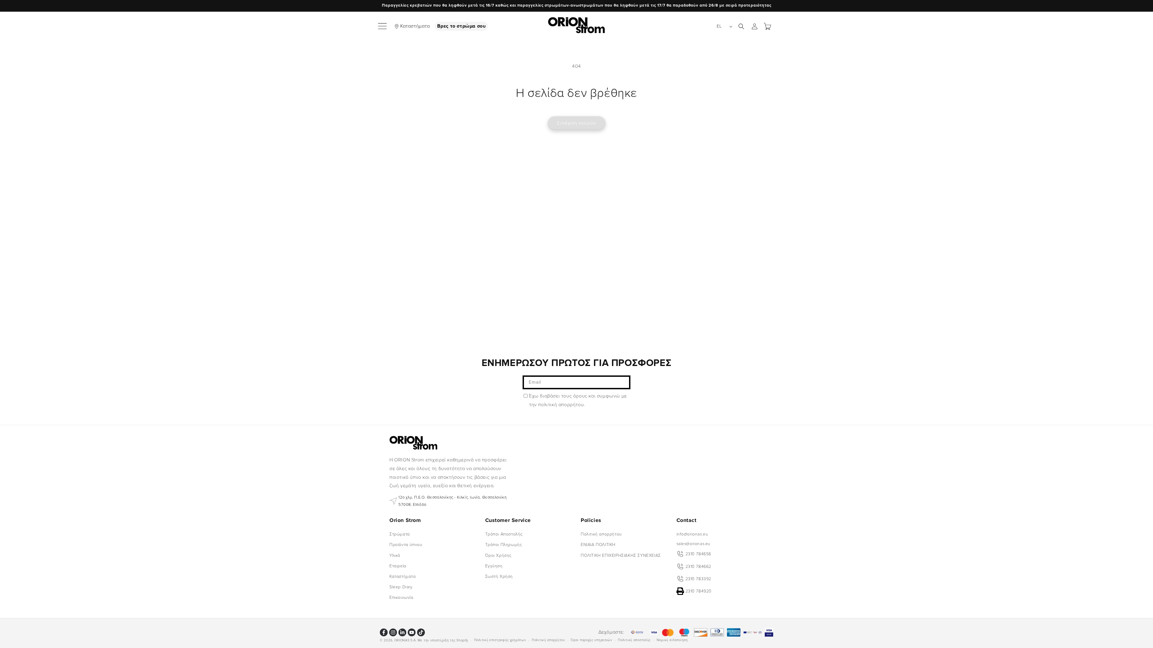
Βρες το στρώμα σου (461, 26)
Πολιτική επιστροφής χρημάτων (500, 640)
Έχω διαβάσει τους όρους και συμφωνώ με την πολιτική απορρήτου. (578, 400)
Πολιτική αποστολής (634, 640)
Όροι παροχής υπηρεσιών (591, 640)
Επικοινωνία (401, 597)
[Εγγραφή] (623, 382)
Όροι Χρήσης (498, 555)
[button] (382, 26)
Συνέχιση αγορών (576, 123)
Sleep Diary (401, 587)
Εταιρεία (397, 565)
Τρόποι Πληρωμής (503, 544)
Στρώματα (399, 534)
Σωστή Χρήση (499, 576)
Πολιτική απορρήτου (601, 534)
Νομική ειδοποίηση (672, 640)
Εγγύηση (494, 565)
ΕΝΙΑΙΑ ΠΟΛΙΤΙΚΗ (598, 544)
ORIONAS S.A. (405, 640)
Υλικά (394, 555)
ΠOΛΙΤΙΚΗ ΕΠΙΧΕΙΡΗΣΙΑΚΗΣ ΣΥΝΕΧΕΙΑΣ (621, 555)
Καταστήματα (415, 26)
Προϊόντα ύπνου (405, 544)
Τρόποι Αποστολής (504, 534)
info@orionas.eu (692, 534)
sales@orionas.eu (693, 543)
